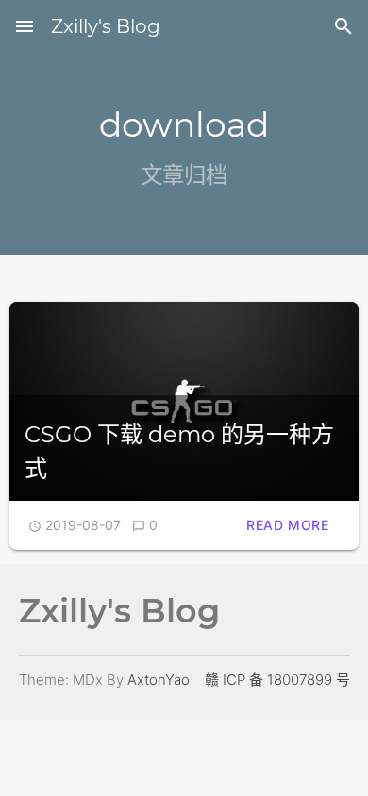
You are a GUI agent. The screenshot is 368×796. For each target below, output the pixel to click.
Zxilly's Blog (105, 26)
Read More (287, 525)
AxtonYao (158, 679)
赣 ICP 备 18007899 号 (277, 679)
